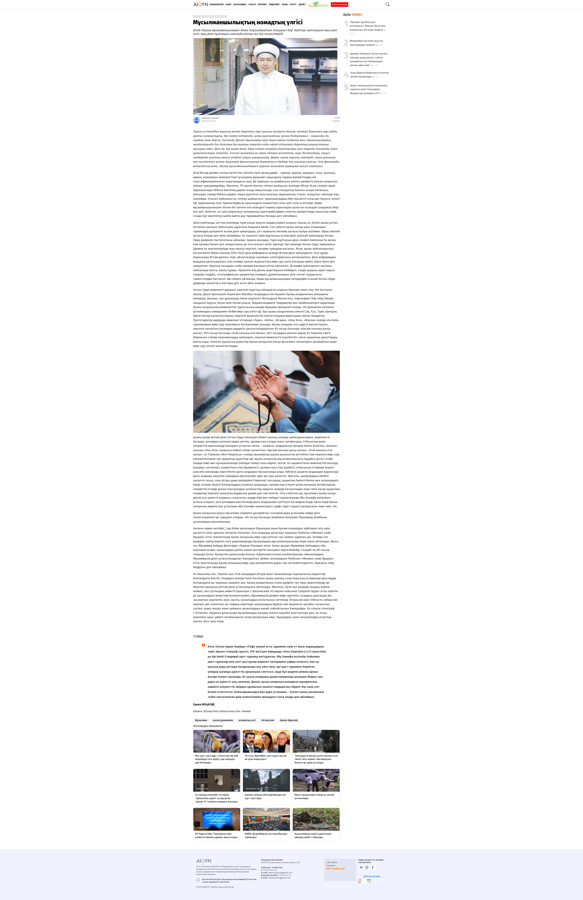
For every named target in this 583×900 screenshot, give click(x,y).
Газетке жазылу (340, 4)
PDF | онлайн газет (335, 869)
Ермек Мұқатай (288, 720)
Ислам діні (268, 720)
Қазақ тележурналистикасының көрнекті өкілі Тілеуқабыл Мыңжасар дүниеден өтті (368, 89)
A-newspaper (221, 16)
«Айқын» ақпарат (210, 118)
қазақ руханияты (223, 720)
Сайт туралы (331, 862)
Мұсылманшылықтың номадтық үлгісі (248, 22)
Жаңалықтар (208, 16)
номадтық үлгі (247, 720)
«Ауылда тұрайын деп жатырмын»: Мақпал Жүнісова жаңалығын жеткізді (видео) (367, 26)
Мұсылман (201, 720)
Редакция (330, 865)
